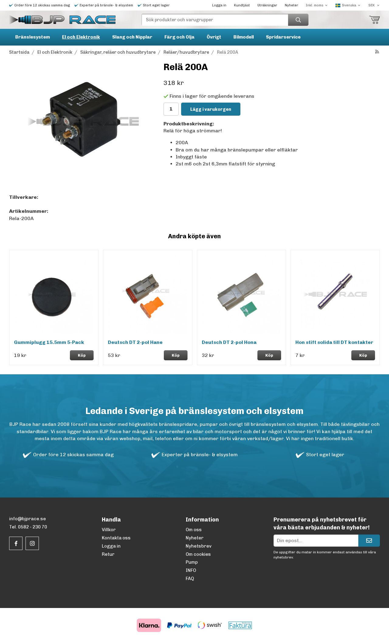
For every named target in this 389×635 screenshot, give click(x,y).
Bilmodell (243, 37)
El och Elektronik (81, 37)
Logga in (219, 5)
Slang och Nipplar (132, 37)
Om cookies (198, 554)
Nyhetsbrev (199, 546)
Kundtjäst (242, 5)
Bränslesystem (32, 37)
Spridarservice (283, 37)
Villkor (109, 529)
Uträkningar (267, 5)
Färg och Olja (179, 37)
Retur (108, 554)
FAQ (190, 578)
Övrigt (214, 37)
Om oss (194, 529)
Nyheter (291, 5)
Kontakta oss (116, 538)
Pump (192, 562)
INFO (191, 570)
